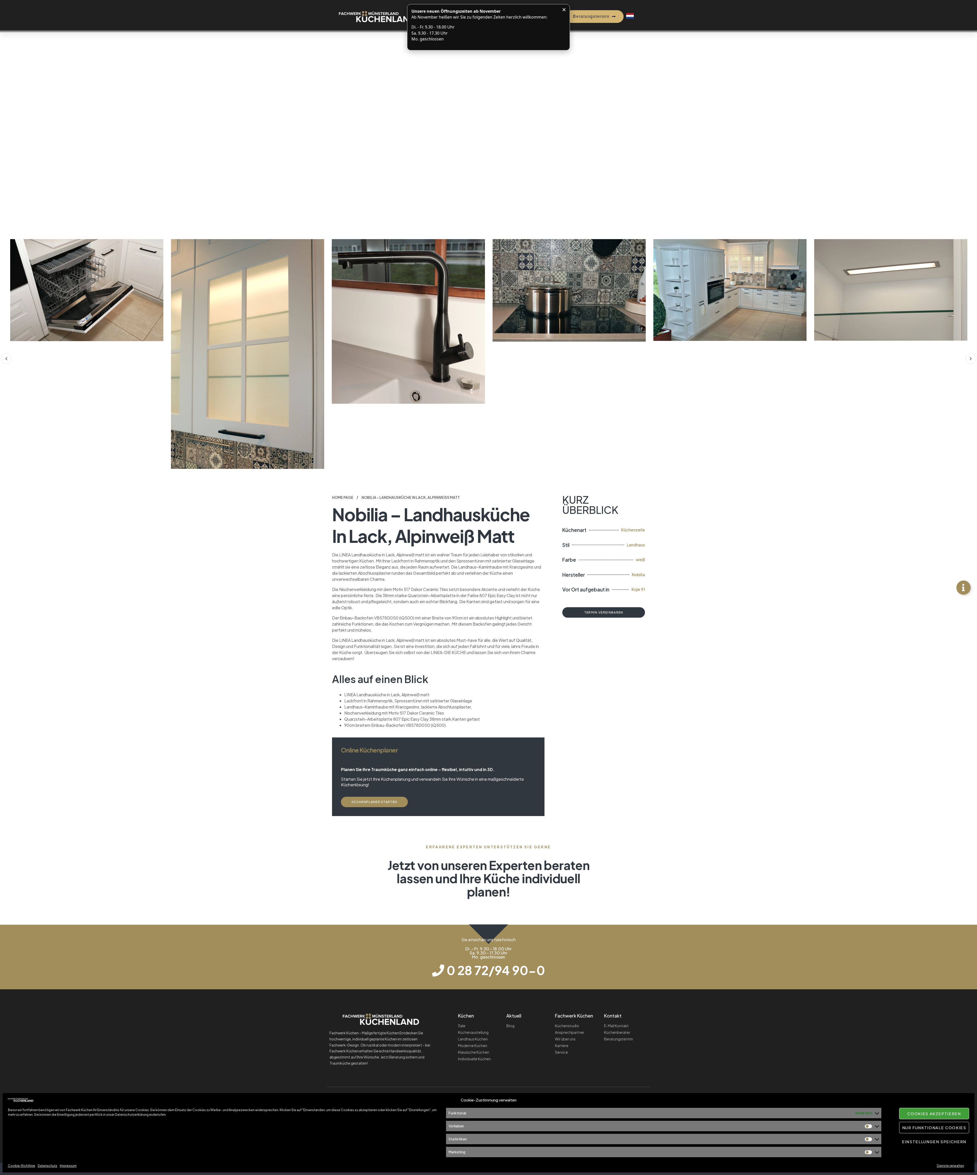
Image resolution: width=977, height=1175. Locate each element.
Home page (342, 497)
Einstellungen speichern (934, 1141)
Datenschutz (47, 1166)
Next (970, 358)
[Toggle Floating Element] (963, 588)
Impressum (68, 1166)
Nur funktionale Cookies (934, 1127)
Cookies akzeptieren (934, 1113)
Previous (6, 358)
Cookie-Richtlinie (21, 1166)
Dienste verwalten (950, 1166)
